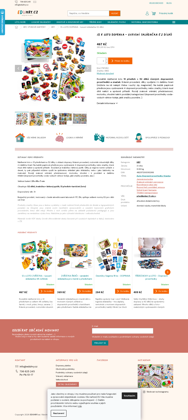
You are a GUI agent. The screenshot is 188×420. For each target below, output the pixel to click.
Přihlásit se (100, 343)
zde (80, 406)
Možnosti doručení (105, 73)
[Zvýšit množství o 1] (106, 59)
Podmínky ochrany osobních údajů (72, 372)
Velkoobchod (62, 379)
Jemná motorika (145, 179)
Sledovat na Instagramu (158, 391)
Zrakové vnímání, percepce (150, 182)
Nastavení (58, 413)
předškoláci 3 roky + (146, 196)
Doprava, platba (63, 365)
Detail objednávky (67, 384)
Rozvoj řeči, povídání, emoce (151, 187)
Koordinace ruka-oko (147, 184)
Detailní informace (106, 103)
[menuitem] (20, 22)
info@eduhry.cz (28, 366)
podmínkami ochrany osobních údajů (137, 336)
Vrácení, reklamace (64, 376)
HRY (138, 162)
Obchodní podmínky (65, 369)
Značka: (103, 70)
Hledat (114, 13)
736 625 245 (27, 371)
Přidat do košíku (122, 61)
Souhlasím (129, 395)
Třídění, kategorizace (147, 192)
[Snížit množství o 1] (106, 62)
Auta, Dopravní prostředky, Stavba (153, 176)
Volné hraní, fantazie (147, 190)
